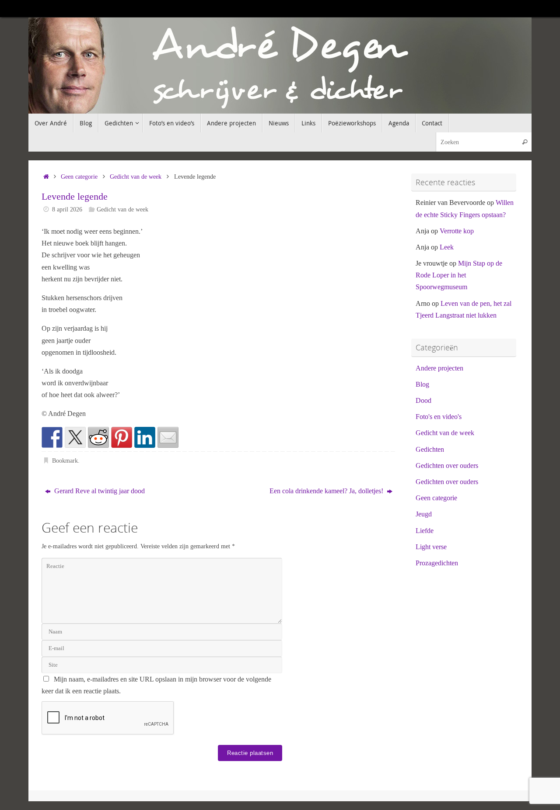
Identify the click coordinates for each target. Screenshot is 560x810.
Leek (447, 247)
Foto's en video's (439, 416)
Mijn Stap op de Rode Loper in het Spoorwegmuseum (459, 275)
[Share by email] (168, 437)
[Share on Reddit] (98, 437)
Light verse (431, 546)
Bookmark (65, 460)
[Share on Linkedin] (144, 437)
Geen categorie (79, 176)
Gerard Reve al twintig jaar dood (98, 491)
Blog (422, 384)
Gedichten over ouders (447, 465)
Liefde (425, 530)
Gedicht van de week (135, 176)
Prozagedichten (437, 563)
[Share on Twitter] (75, 437)
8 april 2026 (67, 209)
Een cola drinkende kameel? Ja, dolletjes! (327, 491)
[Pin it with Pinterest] (121, 437)
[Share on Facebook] (52, 437)
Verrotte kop (457, 231)
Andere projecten (439, 368)
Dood (423, 400)
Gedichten (430, 449)
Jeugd (424, 514)
